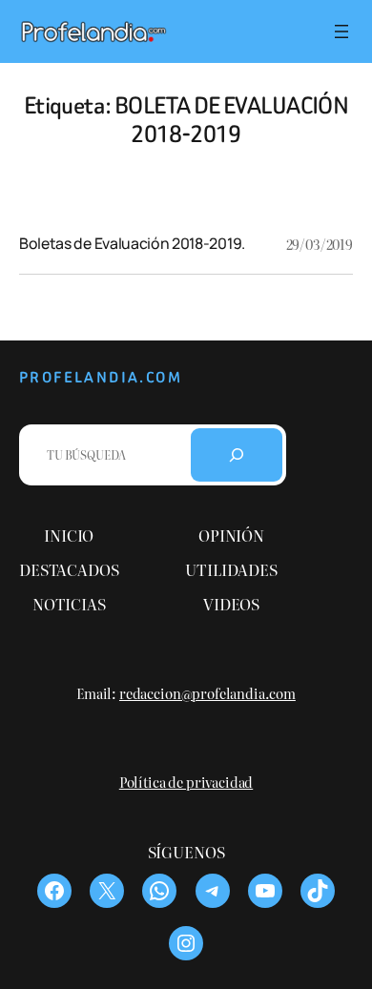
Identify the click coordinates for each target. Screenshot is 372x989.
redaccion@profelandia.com (207, 693)
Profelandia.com (100, 377)
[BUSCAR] (236, 455)
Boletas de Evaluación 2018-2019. (132, 243)
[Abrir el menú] (341, 31)
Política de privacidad (186, 782)
